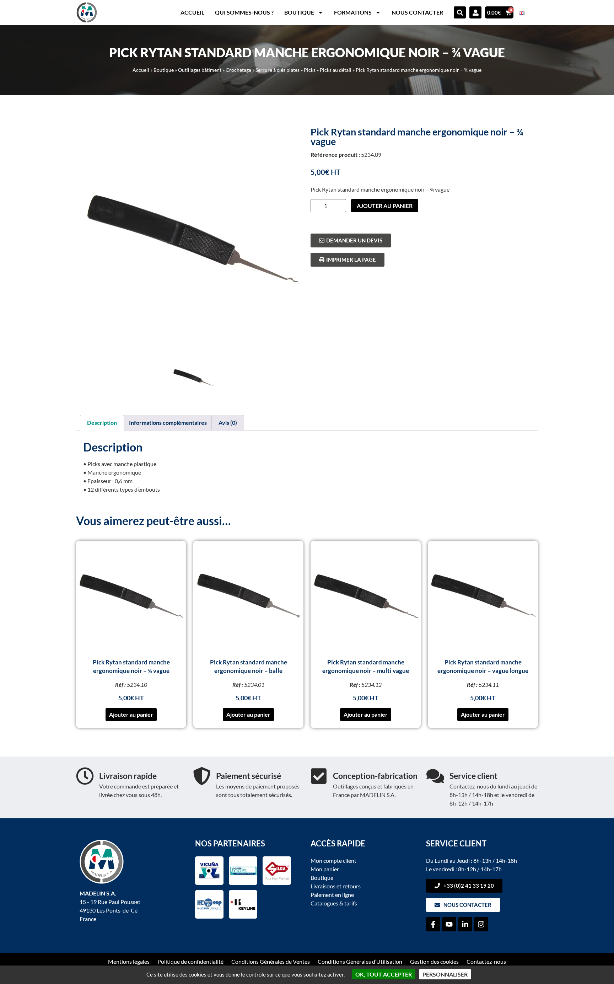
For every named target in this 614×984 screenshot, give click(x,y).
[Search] (460, 12)
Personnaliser (445, 974)
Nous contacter (417, 12)
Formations (353, 12)
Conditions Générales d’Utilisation (360, 961)
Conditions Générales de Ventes (270, 961)
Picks (310, 70)
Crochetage (238, 70)
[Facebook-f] (433, 924)
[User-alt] (475, 12)
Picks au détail (335, 70)
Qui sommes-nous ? (244, 12)
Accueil (192, 12)
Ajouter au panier (385, 205)
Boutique (299, 12)
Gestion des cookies (434, 961)
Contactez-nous (486, 961)
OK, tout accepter (383, 974)
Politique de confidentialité (190, 961)
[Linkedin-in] (465, 924)
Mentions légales (129, 961)
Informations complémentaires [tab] (168, 422)
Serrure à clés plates (277, 70)
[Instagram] (481, 924)
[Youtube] (449, 924)
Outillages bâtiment (199, 70)
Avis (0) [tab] (228, 422)
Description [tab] (102, 422)
